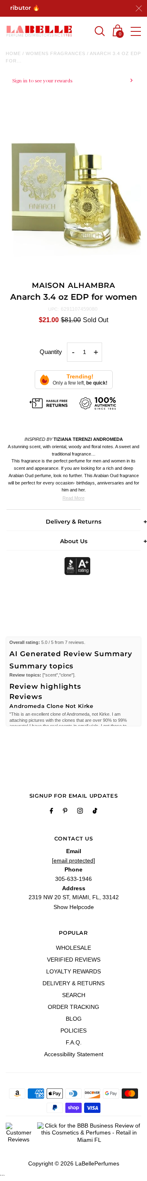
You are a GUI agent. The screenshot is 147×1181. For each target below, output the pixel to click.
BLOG (74, 1018)
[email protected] (73, 860)
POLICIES (73, 1030)
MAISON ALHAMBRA (74, 285)
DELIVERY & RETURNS (73, 983)
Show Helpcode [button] (73, 907)
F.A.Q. (74, 1042)
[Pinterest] (65, 812)
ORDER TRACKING (73, 1007)
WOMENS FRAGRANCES (55, 53)
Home (13, 53)
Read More (73, 497)
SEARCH (73, 995)
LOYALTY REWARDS (73, 971)
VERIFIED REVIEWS (73, 959)
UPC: (53, 309)
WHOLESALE (73, 947)
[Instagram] (80, 812)
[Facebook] (51, 812)
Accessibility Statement (73, 1054)
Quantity (51, 351)
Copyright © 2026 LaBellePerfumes (73, 1163)
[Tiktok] (95, 812)
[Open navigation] (136, 31)
